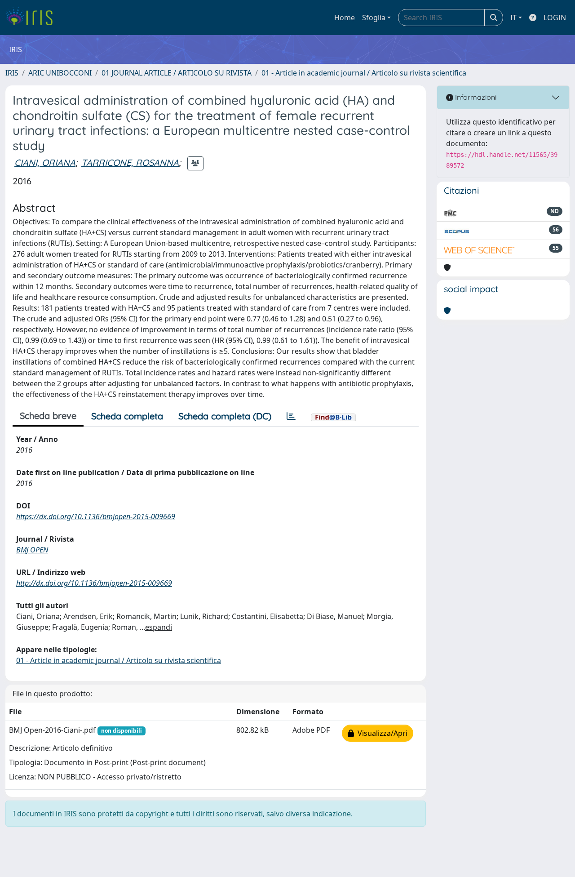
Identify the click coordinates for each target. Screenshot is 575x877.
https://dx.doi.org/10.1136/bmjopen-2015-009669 (95, 516)
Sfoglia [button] (373, 17)
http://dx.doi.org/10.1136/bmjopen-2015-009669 (94, 583)
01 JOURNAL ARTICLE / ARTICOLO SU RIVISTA (177, 73)
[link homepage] (32, 17)
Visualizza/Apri (380, 733)
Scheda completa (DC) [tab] (224, 416)
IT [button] (513, 17)
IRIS (11, 73)
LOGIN (555, 17)
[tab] (291, 416)
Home (344, 17)
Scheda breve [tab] (48, 415)
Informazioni (474, 97)
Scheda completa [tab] (127, 416)
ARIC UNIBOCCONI (60, 73)
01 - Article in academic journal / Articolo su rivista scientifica (363, 73)
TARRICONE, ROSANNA (130, 162)
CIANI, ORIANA (44, 162)
